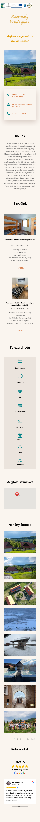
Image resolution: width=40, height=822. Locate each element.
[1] (20, 578)
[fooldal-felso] (20, 553)
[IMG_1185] (20, 656)
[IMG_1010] (20, 630)
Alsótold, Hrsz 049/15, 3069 (19, 96)
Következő (31, 739)
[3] (20, 604)
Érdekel (20, 268)
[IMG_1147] (20, 681)
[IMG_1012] (20, 707)
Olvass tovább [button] (11, 801)
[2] (20, 733)
